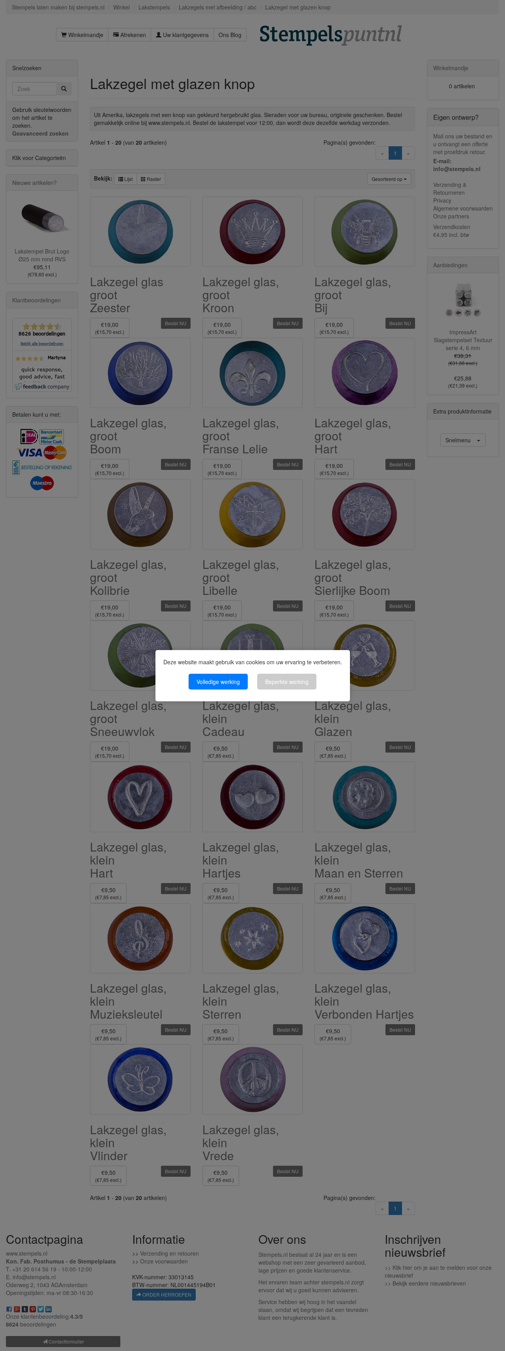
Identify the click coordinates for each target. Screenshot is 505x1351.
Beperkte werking (287, 682)
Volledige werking (218, 682)
